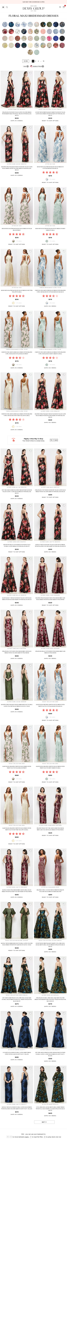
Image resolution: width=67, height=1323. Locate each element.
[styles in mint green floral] (37, 52)
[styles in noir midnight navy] (62, 38)
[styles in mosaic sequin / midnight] (24, 31)
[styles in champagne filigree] (11, 45)
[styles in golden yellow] (5, 45)
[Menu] (3, 7)
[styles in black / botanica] (17, 31)
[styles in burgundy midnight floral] (17, 45)
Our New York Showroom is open (33, 2)
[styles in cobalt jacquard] (56, 38)
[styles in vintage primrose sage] (37, 38)
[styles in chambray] (5, 24)
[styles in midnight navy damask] (11, 24)
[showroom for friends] (60, 7)
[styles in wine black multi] (11, 31)
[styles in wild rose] (5, 31)
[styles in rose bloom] (62, 45)
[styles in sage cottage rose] (43, 38)
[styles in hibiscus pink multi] (49, 38)
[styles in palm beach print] (37, 31)
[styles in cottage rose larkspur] (24, 24)
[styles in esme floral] (37, 24)
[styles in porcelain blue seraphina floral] (30, 24)
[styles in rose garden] (43, 31)
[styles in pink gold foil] (5, 38)
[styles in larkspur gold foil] (62, 31)
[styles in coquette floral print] (30, 38)
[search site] (7, 7)
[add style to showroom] (30, 73)
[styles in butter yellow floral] (30, 45)
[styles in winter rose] (24, 38)
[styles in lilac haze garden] (49, 31)
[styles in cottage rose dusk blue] (17, 24)
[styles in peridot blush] (30, 52)
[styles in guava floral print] (56, 45)
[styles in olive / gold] (49, 24)
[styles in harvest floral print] (17, 38)
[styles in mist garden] (56, 31)
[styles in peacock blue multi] (43, 24)
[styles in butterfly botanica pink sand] (30, 31)
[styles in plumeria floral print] (49, 45)
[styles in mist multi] (43, 45)
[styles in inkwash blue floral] (37, 45)
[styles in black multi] (62, 24)
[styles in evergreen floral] (24, 45)
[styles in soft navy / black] (56, 24)
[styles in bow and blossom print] (11, 38)
